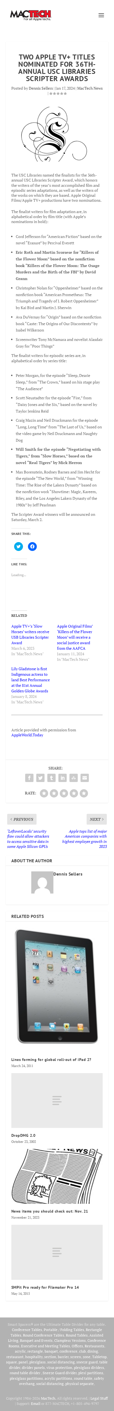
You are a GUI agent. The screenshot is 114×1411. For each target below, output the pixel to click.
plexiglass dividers (89, 1367)
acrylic (20, 1351)
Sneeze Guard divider (60, 1372)
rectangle (35, 1351)
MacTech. (48, 1398)
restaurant (15, 1356)
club (82, 1351)
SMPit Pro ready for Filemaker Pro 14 (45, 1287)
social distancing (61, 1362)
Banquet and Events (36, 1340)
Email (35, 1403)
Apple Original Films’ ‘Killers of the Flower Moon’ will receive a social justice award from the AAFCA (75, 637)
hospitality (34, 1356)
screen (75, 1356)
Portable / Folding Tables (64, 1329)
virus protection (59, 1367)
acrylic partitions (58, 1378)
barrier (63, 1356)
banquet (51, 1351)
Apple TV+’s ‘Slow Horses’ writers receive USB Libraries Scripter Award (30, 634)
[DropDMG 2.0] (57, 1100)
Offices (77, 1345)
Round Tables (77, 1335)
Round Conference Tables (43, 1335)
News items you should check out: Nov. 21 (49, 1211)
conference (68, 1351)
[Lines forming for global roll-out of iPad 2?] (57, 989)
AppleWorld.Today (27, 734)
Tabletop (99, 1356)
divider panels (33, 1367)
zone (86, 1356)
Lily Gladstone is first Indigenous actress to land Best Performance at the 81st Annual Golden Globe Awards (30, 679)
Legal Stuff (99, 1398)
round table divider (25, 1372)
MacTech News (90, 88)
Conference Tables (27, 1329)
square (11, 1362)
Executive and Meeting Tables (45, 1345)
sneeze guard (87, 1362)
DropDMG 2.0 (23, 1135)
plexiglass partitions (26, 1378)
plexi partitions (90, 1372)
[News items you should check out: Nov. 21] (57, 1176)
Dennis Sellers (41, 88)
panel (23, 1362)
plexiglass (37, 1362)
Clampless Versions (70, 1340)
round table (83, 1378)
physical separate (79, 1383)
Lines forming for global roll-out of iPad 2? (51, 1059)
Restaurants (94, 1345)
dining (92, 1351)
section (50, 1356)
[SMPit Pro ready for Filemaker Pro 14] (57, 1252)
